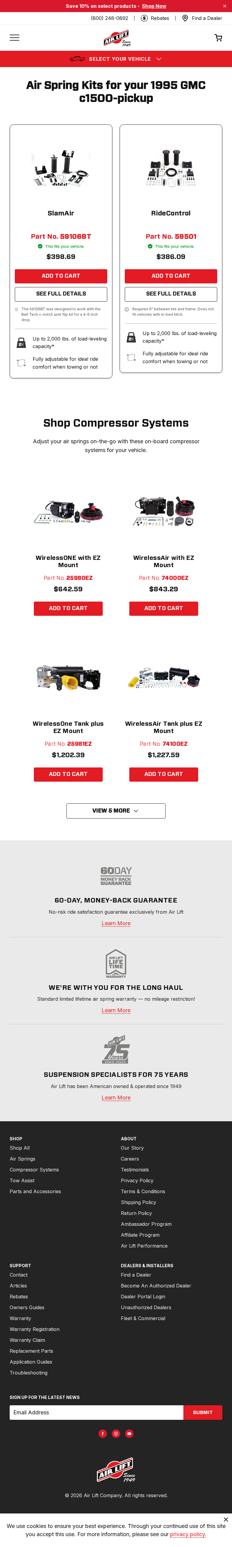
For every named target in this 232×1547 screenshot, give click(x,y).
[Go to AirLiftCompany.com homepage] (116, 1469)
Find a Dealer (136, 1275)
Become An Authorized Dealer (156, 1286)
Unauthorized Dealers (146, 1307)
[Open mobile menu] (14, 38)
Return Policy (136, 1213)
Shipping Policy (138, 1202)
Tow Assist (22, 1180)
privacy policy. (188, 1534)
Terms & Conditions (143, 1191)
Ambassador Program (146, 1224)
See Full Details (61, 294)
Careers (130, 1159)
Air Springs (22, 1159)
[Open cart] (218, 37)
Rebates (19, 1296)
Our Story (132, 1148)
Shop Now (154, 6)
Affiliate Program (140, 1235)
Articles (18, 1286)
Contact (18, 1275)
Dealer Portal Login (143, 1296)
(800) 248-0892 (109, 18)
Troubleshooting (28, 1373)
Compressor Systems (34, 1170)
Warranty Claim (27, 1340)
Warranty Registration (35, 1329)
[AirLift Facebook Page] (102, 1433)
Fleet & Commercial (143, 1318)
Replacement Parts (31, 1351)
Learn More (116, 923)
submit (203, 1412)
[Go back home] (117, 38)
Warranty (20, 1318)
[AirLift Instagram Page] (116, 1433)
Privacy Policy (137, 1180)
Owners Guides (27, 1307)
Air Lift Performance (144, 1246)
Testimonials (135, 1170)
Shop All (20, 1148)
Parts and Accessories (35, 1191)
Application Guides (31, 1362)
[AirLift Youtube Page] (129, 1433)
